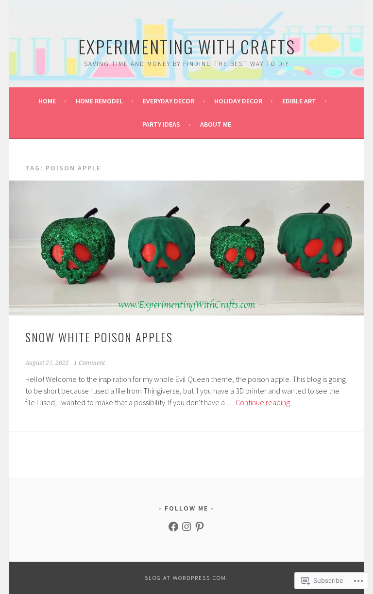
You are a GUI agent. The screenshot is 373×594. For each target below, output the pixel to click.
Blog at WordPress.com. (186, 577)
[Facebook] (173, 526)
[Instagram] (186, 526)
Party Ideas (161, 124)
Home (47, 101)
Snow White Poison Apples (99, 337)
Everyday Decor (168, 101)
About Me (215, 124)
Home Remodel (99, 101)
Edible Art (299, 101)
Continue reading (263, 402)
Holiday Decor (238, 101)
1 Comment (89, 363)
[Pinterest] (199, 526)
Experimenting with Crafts (186, 46)
